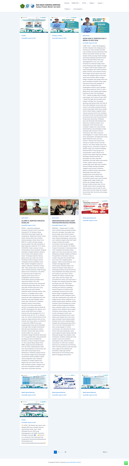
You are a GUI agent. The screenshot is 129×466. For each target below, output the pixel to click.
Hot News (54, 35)
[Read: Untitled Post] (34, 25)
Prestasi (24, 35)
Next (105, 452)
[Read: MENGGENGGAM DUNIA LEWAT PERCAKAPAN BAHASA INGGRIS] (64, 207)
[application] (79, 3)
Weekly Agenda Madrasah (89, 218)
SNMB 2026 (75, 3)
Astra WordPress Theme (74, 462)
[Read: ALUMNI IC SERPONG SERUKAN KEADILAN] (34, 207)
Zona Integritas (77, 9)
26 (65, 452)
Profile (84, 3)
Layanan (99, 3)
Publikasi (67, 9)
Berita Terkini (86, 35)
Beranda (67, 3)
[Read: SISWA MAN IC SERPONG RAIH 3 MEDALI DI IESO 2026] (95, 25)
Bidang (92, 3)
